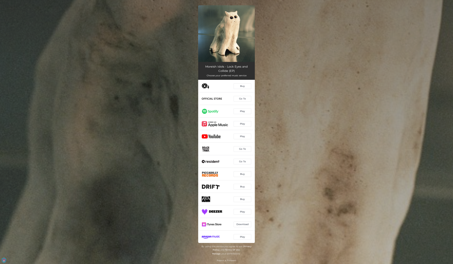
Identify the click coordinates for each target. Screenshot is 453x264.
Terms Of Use (232, 249)
